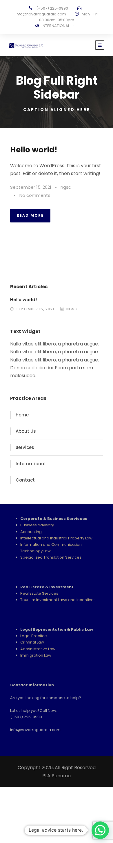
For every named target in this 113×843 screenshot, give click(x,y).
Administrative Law (37, 649)
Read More (30, 215)
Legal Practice (33, 636)
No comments (34, 195)
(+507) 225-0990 (52, 8)
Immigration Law (35, 655)
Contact (25, 480)
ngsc (66, 187)
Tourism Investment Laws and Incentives (58, 600)
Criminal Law (32, 642)
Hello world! (33, 150)
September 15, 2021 (30, 187)
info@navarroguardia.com (41, 14)
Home (22, 415)
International (30, 464)
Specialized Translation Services (50, 557)
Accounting (31, 531)
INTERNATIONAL (56, 25)
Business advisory (37, 525)
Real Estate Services (39, 593)
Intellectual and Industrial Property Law (56, 538)
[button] (100, 830)
